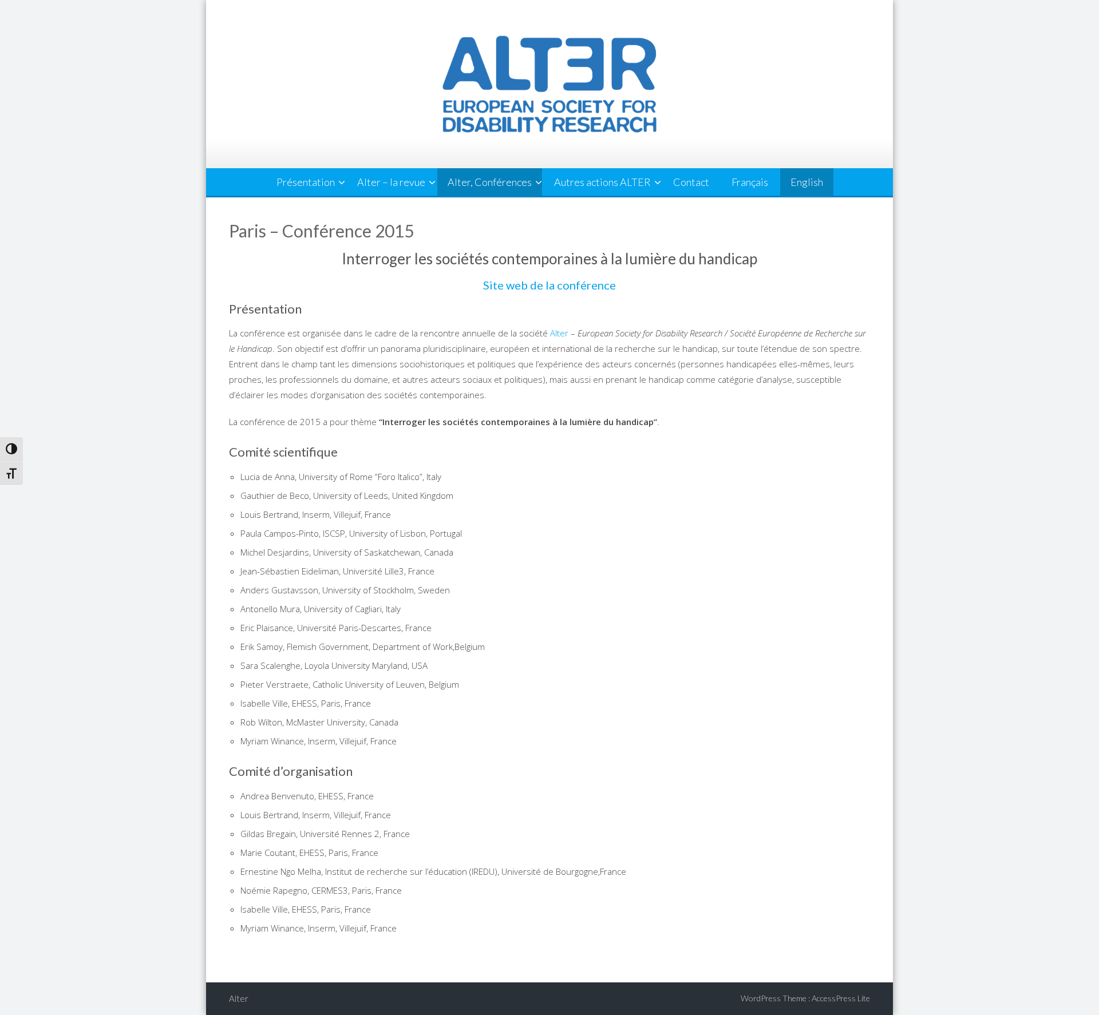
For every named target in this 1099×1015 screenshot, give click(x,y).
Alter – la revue (391, 182)
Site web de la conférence (549, 285)
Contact (691, 182)
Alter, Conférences (490, 182)
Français (750, 182)
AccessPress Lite (841, 998)
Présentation (305, 182)
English (806, 182)
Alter (559, 333)
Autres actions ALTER (602, 182)
